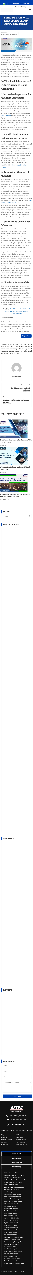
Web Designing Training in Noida (13, 1201)
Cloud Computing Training (9, 34)
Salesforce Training (21, 1144)
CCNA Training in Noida (10, 1230)
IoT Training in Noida (10, 1246)
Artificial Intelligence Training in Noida (14, 1180)
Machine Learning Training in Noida (14, 1175)
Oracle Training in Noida (11, 1227)
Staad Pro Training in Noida (12, 1249)
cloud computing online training (16, 349)
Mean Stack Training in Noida (12, 1196)
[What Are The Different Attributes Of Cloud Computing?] (13, 456)
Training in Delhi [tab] (16, 1158)
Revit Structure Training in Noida (13, 1251)
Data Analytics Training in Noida (13, 1177)
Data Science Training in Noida (12, 1194)
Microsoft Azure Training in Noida (13, 1237)
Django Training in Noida (11, 1184)
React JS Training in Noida (11, 1218)
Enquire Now (26, 336)
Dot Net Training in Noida (11, 1203)
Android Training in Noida (11, 1253)
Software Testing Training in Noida (14, 1242)
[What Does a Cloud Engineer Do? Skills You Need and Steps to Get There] (13, 483)
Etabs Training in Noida (10, 1261)
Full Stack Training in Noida (12, 1189)
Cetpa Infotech (16, 376)
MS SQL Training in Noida (11, 1220)
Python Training (20, 1142)
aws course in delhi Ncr (13, 344)
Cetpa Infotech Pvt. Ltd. (18, 1272)
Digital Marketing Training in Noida (14, 1199)
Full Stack (18, 1135)
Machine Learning (21, 1139)
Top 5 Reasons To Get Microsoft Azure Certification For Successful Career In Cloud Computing (16, 311)
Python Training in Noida (11, 1173)
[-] (7, 10)
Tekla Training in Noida (10, 1256)
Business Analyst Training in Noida (14, 1187)
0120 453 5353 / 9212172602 (18, 1116)
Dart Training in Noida (10, 1211)
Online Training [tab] (16, 1166)
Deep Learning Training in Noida (13, 1182)
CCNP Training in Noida (10, 1232)
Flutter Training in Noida (11, 1208)
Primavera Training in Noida (12, 1258)
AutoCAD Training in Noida (11, 1244)
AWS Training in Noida (10, 1234)
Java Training (19, 1137)
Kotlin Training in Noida (10, 1213)
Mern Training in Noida (10, 1215)
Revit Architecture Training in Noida (14, 1263)
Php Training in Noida (10, 1206)
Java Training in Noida (10, 1192)
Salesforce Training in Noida (12, 1239)
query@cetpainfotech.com (18, 1119)
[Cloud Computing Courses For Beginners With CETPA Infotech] (13, 428)
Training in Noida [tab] (16, 1153)
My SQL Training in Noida (11, 1223)
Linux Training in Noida (10, 1225)
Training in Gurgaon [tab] (16, 1162)
